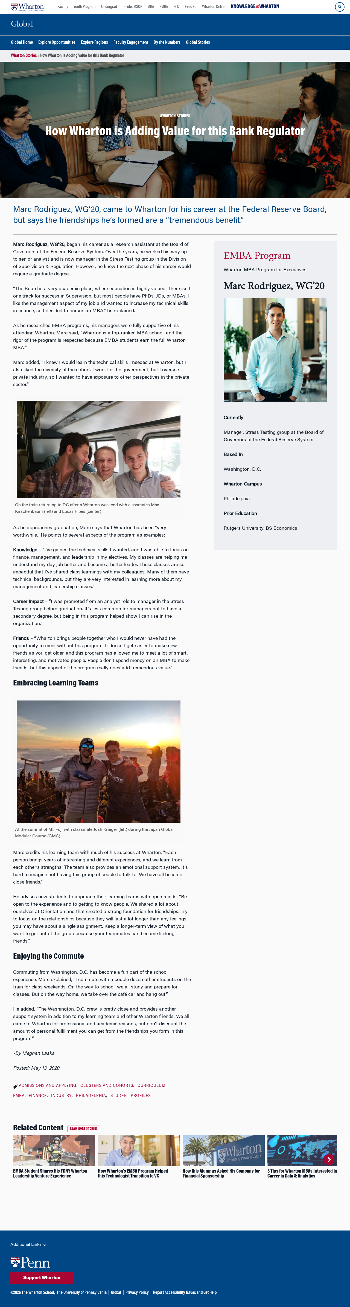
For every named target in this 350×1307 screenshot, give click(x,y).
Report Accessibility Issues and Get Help (185, 1293)
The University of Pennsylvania (82, 1293)
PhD (176, 7)
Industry (61, 1096)
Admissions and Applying (47, 1086)
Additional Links (26, 1245)
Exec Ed (191, 7)
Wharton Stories (24, 56)
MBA (150, 7)
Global (116, 1293)
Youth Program (85, 7)
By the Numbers (167, 42)
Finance (38, 1096)
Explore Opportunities (56, 42)
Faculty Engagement (130, 42)
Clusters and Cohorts (106, 1086)
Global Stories (198, 42)
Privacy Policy (137, 1293)
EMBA (163, 7)
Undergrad (109, 7)
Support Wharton (41, 1278)
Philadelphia (91, 1096)
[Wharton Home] (27, 7)
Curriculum (151, 1086)
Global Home (22, 42)
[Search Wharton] (340, 7)
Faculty (62, 7)
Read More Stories (84, 1129)
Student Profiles (130, 1096)
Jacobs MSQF (132, 7)
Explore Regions (94, 42)
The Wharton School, (38, 1293)
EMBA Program (257, 256)
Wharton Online (214, 7)
